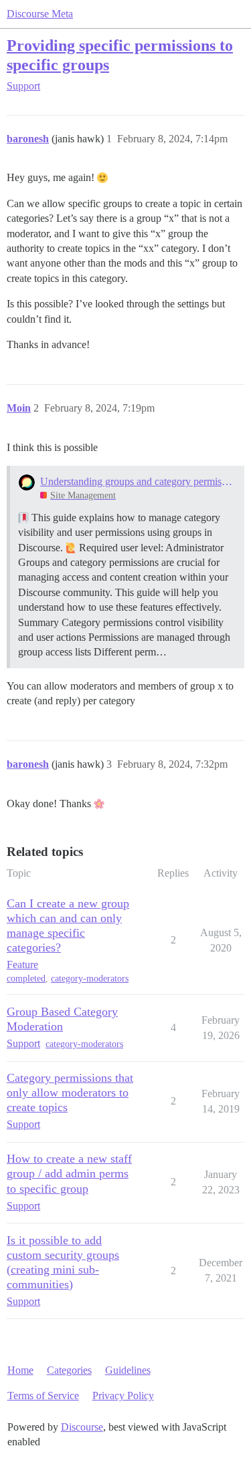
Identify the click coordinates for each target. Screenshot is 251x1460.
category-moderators (90, 979)
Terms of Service (43, 1395)
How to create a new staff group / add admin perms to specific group (69, 1173)
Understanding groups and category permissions (138, 481)
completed (26, 979)
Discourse (82, 1427)
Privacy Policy (123, 1395)
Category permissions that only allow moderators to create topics (70, 1092)
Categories (69, 1370)
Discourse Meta (40, 13)
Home (20, 1370)
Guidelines (128, 1370)
